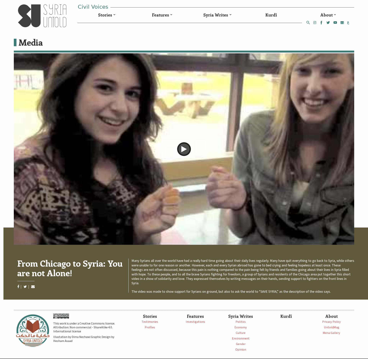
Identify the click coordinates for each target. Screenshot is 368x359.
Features (160, 15)
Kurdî (271, 15)
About (326, 15)
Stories (105, 15)
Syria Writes (215, 15)
